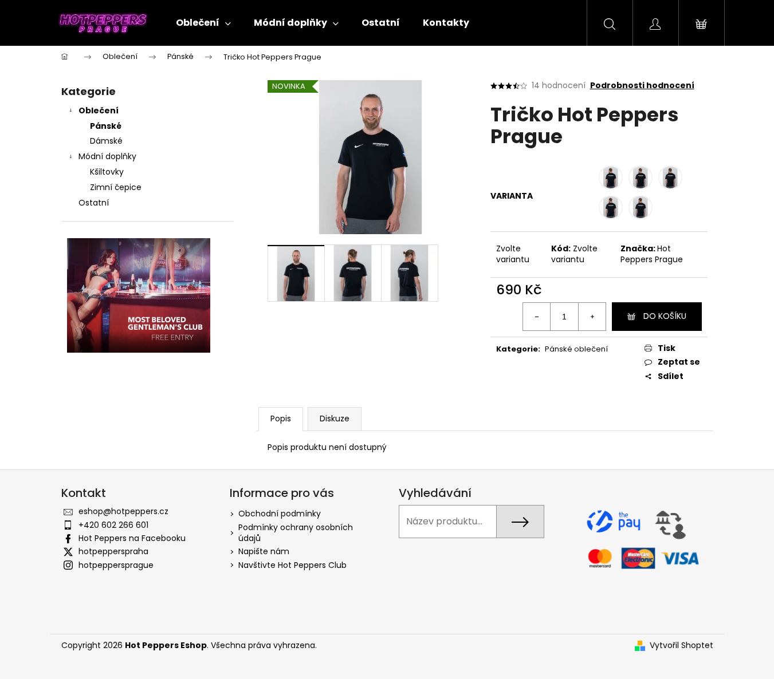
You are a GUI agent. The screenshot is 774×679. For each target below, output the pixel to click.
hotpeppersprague (116, 565)
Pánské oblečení (576, 349)
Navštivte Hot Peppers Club (292, 565)
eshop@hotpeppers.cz (123, 511)
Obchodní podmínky (279, 513)
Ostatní (93, 202)
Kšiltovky (107, 171)
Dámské (106, 141)
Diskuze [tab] (334, 418)
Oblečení (98, 110)
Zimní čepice (116, 187)
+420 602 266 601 (113, 525)
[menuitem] (203, 23)
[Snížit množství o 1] (537, 316)
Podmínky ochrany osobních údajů (295, 533)
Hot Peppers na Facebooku (132, 538)
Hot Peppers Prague (651, 254)
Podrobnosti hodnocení (642, 85)
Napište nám (263, 551)
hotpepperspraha (113, 551)
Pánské (105, 126)
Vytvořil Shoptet (681, 645)
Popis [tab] (280, 418)
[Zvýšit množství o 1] (592, 316)
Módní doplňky (107, 156)
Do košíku (664, 316)
